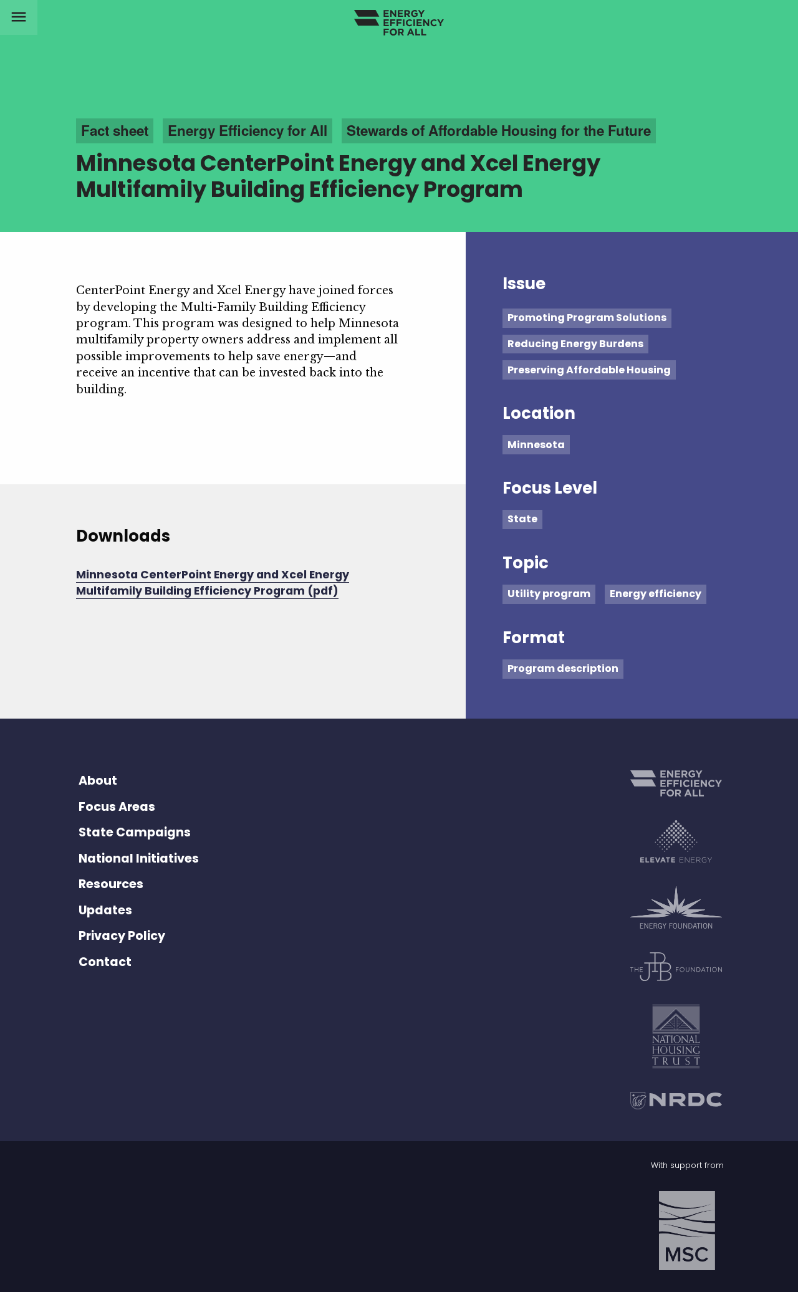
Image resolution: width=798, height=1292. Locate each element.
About (98, 780)
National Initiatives (139, 858)
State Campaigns (135, 832)
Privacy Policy (122, 935)
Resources (111, 884)
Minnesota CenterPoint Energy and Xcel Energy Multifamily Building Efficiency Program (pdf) (212, 582)
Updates (105, 910)
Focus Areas (117, 806)
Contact (105, 962)
